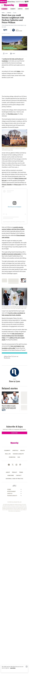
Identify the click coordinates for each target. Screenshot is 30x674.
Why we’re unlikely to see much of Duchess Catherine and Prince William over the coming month (9, 407)
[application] (14, 43)
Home (3, 12)
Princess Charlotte (7, 184)
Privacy (14, 472)
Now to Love (19, 30)
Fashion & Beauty (18, 454)
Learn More (12, 668)
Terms (21, 472)
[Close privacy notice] (26, 666)
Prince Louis (17, 184)
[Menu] (2, 5)
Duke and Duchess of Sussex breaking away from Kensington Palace (13, 335)
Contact (18, 475)
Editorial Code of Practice (14, 478)
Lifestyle (20, 8)
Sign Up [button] (22, 5)
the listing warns (12, 114)
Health (27, 8)
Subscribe (11, 475)
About (8, 472)
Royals (14, 12)
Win (19, 457)
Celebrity (12, 8)
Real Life (8, 454)
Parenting (12, 457)
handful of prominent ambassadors (11, 254)
